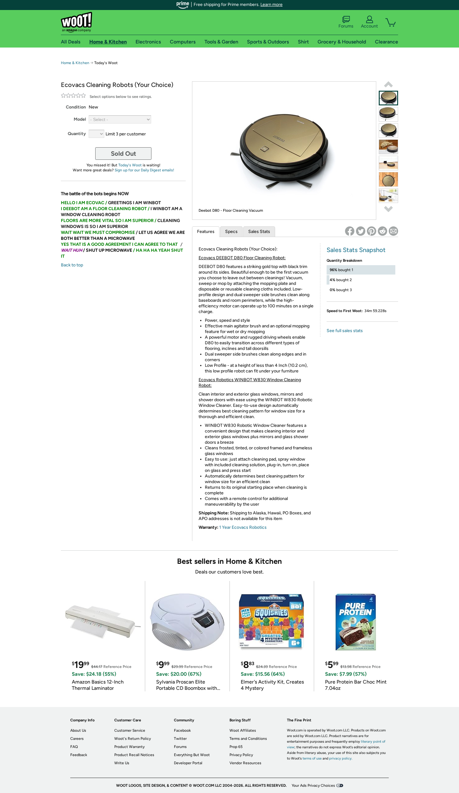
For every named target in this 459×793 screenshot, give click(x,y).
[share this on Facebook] (349, 231)
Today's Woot (130, 165)
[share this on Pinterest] (371, 231)
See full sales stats (345, 330)
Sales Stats (259, 231)
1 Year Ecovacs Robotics (243, 527)
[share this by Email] (393, 231)
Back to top (72, 265)
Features (206, 231)
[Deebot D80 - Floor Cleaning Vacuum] (388, 98)
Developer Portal (188, 763)
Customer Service (129, 730)
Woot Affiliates (243, 730)
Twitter (180, 738)
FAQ (74, 747)
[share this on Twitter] (360, 231)
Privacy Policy (241, 755)
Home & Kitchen (75, 63)
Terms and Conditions (248, 738)
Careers (77, 738)
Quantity (77, 133)
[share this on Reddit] (382, 231)
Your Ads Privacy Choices (313, 785)
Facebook (182, 730)
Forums (345, 26)
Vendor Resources (245, 763)
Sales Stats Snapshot (356, 250)
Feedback (78, 755)
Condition (76, 107)
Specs (231, 231)
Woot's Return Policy (132, 738)
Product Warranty (129, 747)
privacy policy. (340, 758)
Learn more (271, 4)
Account (369, 26)
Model (80, 119)
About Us (78, 730)
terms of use (312, 758)
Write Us (121, 763)
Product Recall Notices (134, 755)
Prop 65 (236, 747)
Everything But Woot (192, 755)
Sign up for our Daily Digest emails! (144, 170)
